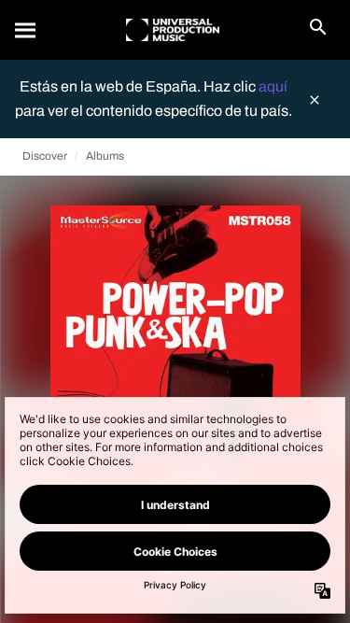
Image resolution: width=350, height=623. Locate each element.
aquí (273, 86)
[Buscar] (26, 29)
